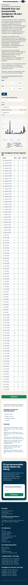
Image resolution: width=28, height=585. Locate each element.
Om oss (3, 530)
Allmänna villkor (6, 534)
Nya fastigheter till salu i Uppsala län (11, 6)
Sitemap (4, 540)
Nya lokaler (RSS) (6, 541)
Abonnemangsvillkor (7, 533)
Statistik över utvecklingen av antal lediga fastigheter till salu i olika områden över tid (13, 442)
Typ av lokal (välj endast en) (9, 97)
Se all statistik (5, 4)
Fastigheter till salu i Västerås (9, 575)
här (22, 406)
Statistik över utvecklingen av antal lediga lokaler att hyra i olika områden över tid (13, 429)
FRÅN (3, 80)
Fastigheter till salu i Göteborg (9, 571)
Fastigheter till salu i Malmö (9, 572)
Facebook (2, 525)
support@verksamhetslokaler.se (10, 516)
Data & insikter (5, 547)
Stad (3, 104)
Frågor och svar (6, 548)
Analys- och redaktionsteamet (9, 553)
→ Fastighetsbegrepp (9, 418)
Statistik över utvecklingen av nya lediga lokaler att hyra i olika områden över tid (13, 434)
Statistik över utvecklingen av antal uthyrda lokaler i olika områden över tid (14, 438)
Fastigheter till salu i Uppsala (9, 574)
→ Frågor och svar (8, 416)
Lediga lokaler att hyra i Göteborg (10, 560)
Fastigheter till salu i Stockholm (10, 569)
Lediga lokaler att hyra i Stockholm (11, 558)
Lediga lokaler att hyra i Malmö (10, 561)
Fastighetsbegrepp (7, 551)
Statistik (4, 550)
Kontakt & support (6, 531)
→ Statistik (6, 420)
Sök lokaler (14, 396)
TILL (3, 86)
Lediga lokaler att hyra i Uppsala (10, 562)
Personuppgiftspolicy (7, 537)
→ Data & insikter (8, 414)
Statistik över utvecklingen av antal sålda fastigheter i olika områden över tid (13, 452)
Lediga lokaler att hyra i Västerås (10, 564)
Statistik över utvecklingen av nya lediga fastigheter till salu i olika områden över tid (13, 447)
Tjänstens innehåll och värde (9, 536)
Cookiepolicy (5, 539)
